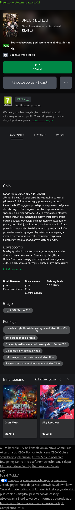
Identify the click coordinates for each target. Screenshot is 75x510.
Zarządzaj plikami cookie (32, 494)
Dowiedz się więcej (42, 120)
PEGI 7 (21, 99)
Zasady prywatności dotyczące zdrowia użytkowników (36, 484)
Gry (2, 471)
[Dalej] (68, 379)
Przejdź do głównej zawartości (20, 2)
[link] (20, 411)
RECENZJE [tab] (40, 135)
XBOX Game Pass (59, 448)
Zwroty (26, 466)
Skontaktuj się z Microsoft (17, 489)
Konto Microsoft (26, 461)
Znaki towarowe (28, 498)
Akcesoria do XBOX (13, 452)
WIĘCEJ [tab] (60, 135)
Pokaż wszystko (45, 379)
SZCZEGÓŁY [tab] (16, 135)
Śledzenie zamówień (45, 466)
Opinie (63, 452)
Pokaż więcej (10, 269)
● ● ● (66, 83)
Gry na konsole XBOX (33, 448)
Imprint (40, 489)
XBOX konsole (9, 448)
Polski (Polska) (9, 475)
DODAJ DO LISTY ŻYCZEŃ (32, 82)
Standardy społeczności (15, 457)
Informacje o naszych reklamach (38, 503)
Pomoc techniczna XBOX (42, 452)
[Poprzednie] (60, 379)
